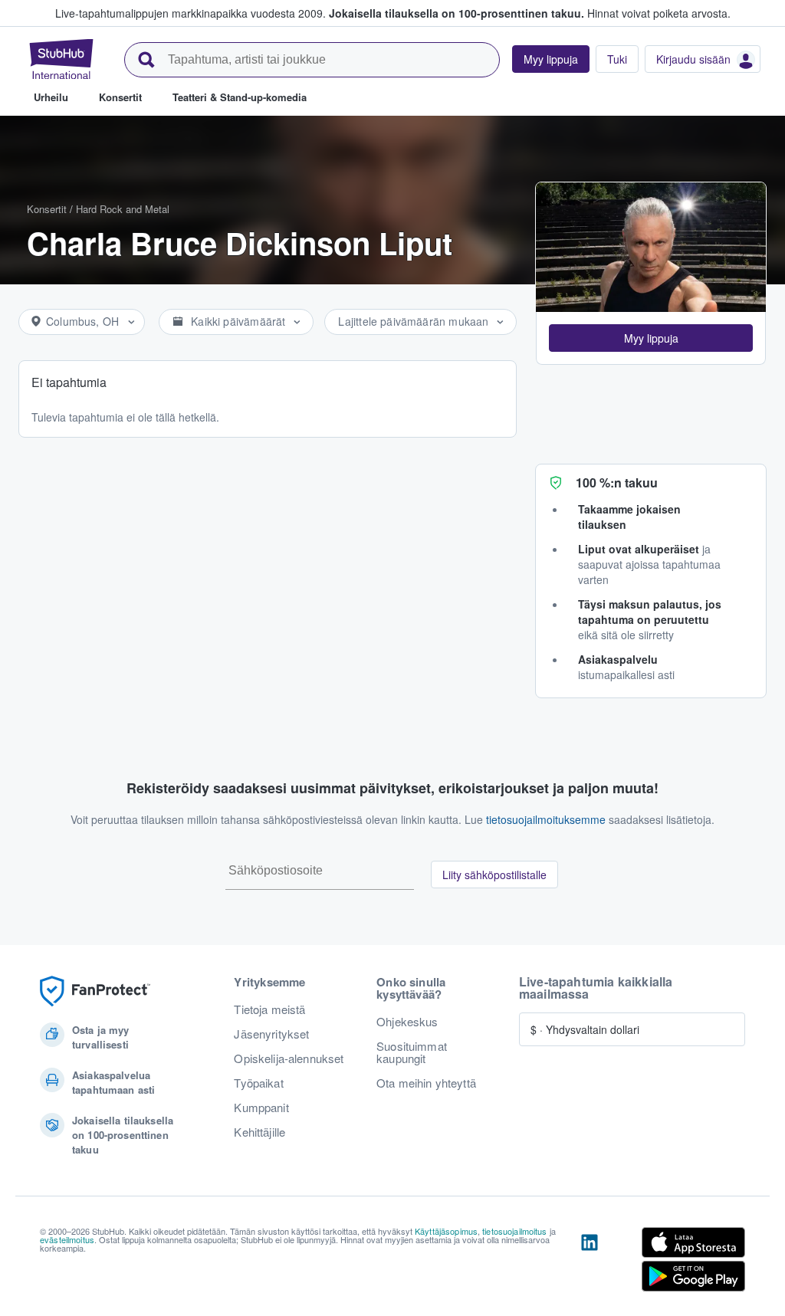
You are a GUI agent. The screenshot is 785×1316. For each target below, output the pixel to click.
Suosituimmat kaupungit (411, 1052)
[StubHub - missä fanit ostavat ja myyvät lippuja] (61, 59)
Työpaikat (258, 1083)
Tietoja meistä (269, 1009)
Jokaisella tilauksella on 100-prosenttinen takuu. (456, 13)
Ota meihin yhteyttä (426, 1083)
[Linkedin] (589, 1262)
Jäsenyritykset (271, 1034)
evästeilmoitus (67, 1239)
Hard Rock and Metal (122, 209)
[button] (651, 338)
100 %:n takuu (617, 482)
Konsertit (47, 209)
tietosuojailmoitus (514, 1231)
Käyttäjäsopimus (446, 1231)
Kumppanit (261, 1107)
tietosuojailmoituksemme (546, 819)
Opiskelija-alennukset (288, 1058)
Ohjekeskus (407, 1022)
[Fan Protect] (95, 991)
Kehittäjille (259, 1132)
